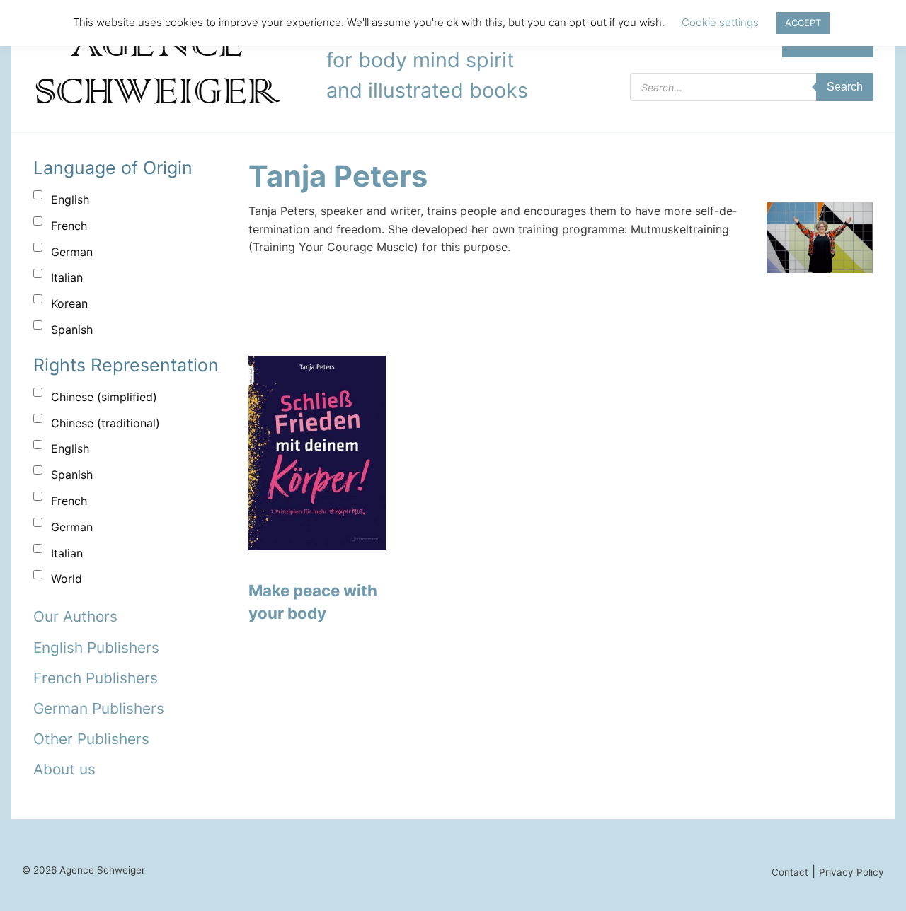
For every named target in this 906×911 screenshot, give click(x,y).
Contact (790, 872)
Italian (67, 277)
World (66, 578)
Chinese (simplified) (104, 397)
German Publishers (98, 708)
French (69, 226)
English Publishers (96, 647)
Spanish (72, 330)
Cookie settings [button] (720, 22)
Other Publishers (91, 739)
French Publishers (95, 678)
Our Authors (75, 616)
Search (845, 87)
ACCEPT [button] (803, 22)
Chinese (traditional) (105, 423)
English (70, 199)
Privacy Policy (851, 872)
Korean (69, 303)
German (72, 252)
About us (64, 769)
